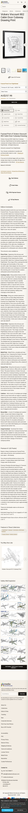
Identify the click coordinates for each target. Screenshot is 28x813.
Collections (18, 11)
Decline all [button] (20, 810)
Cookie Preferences (6, 761)
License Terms (5, 752)
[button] (14, 807)
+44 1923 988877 (8, 770)
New (2, 717)
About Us (3, 705)
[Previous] (2, 44)
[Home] (6, 2)
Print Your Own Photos (7, 724)
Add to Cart (14, 102)
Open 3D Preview (15, 77)
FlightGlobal (4, 530)
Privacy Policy (5, 739)
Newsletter (4, 758)
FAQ (2, 736)
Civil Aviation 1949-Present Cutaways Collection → (14, 667)
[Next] (25, 44)
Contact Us (4, 767)
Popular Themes (5, 534)
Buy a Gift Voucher (6, 727)
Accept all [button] (7, 810)
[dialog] (14, 805)
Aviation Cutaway (13, 534)
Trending (3, 714)
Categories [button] (5, 11)
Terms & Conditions (6, 749)
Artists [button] (11, 11)
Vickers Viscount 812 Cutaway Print (11, 569)
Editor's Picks (4, 711)
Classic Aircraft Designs (6, 172)
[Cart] (21, 2)
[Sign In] (25, 2)
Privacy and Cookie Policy (16, 805)
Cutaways (10, 530)
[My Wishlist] (18, 2)
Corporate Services (6, 721)
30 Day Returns (20, 162)
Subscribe (22, 694)
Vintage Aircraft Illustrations (18, 171)
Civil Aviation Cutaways (6, 171)
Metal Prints (4, 755)
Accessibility (4, 733)
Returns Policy (5, 742)
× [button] (26, 800)
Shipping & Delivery (6, 746)
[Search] (24, 6)
